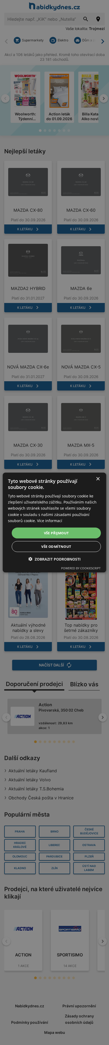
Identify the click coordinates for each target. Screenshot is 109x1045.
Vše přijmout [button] (56, 532)
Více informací (49, 520)
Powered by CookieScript (81, 568)
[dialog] (54, 522)
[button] (54, 559)
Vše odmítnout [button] (56, 546)
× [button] (98, 479)
